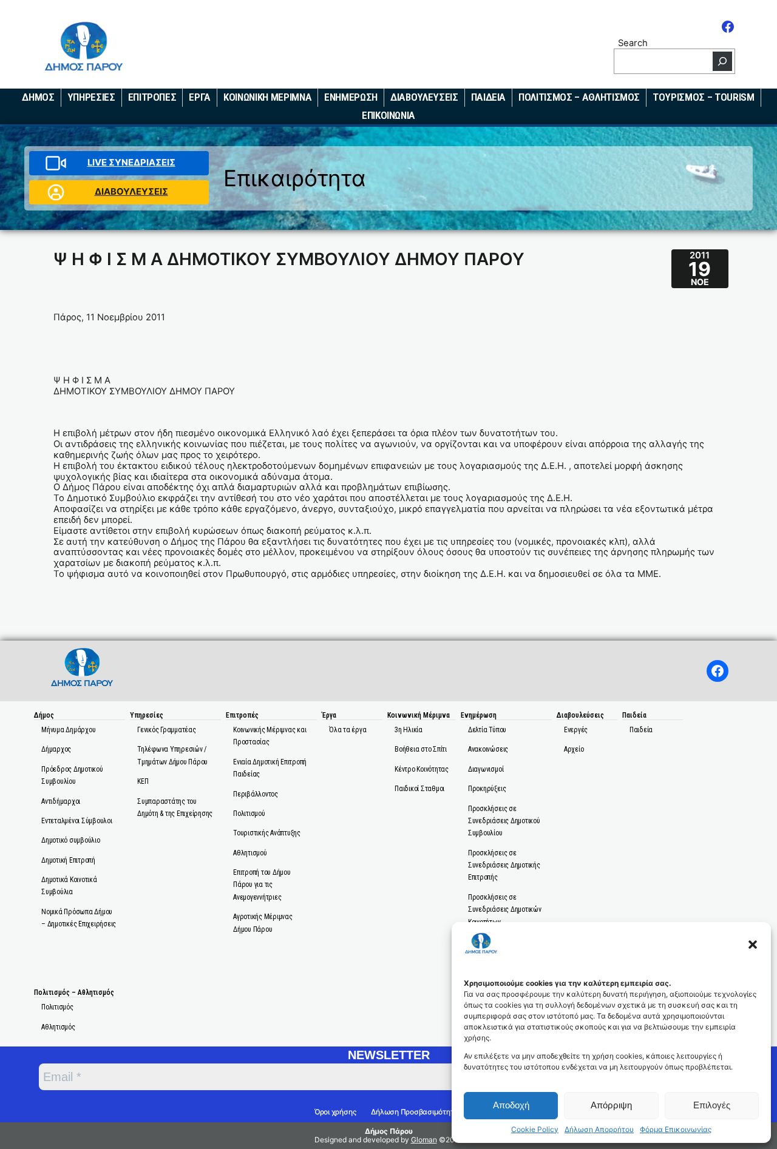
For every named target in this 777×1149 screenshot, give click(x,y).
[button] (753, 944)
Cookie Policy (534, 1129)
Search (633, 43)
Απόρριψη (611, 1105)
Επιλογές (711, 1105)
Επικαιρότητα (294, 178)
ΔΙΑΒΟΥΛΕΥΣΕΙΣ (131, 191)
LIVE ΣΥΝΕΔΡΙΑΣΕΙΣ (131, 162)
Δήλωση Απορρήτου (599, 1129)
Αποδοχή (511, 1105)
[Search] (722, 61)
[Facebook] (728, 26)
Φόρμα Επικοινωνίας (675, 1129)
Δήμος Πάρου (389, 1131)
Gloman (424, 1139)
